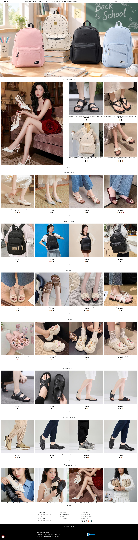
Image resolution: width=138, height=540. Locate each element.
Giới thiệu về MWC (62, 512)
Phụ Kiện (75, 1)
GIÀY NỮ (34, 1)
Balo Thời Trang (69, 221)
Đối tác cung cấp (85, 518)
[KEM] (119, 120)
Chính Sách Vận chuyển (86, 512)
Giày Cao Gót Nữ (69, 172)
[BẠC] (51, 212)
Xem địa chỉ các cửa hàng (69, 528)
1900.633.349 (41, 513)
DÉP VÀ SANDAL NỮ (69, 270)
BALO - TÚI (58, 1)
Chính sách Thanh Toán (86, 514)
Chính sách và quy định (63, 518)
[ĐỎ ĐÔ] (123, 212)
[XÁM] (118, 408)
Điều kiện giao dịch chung (64, 514)
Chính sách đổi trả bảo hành (86, 516)
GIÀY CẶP (53, 1)
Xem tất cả (69, 167)
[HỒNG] (50, 261)
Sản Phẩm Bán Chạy (69, 79)
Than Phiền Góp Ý (62, 516)
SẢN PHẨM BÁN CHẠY (67, 1)
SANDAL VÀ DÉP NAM (69, 368)
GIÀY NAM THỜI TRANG (69, 417)
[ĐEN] (86, 120)
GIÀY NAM (47, 1)
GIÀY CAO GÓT (28, 1)
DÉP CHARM (40, 1)
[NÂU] (122, 161)
